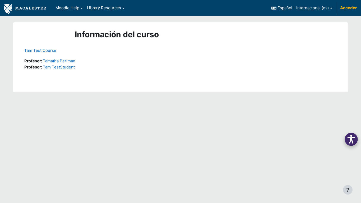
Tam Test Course (40, 50)
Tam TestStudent (59, 67)
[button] (302, 8)
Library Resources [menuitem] (104, 7)
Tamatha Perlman (59, 60)
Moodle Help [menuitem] (67, 7)
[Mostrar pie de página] (348, 190)
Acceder (348, 7)
